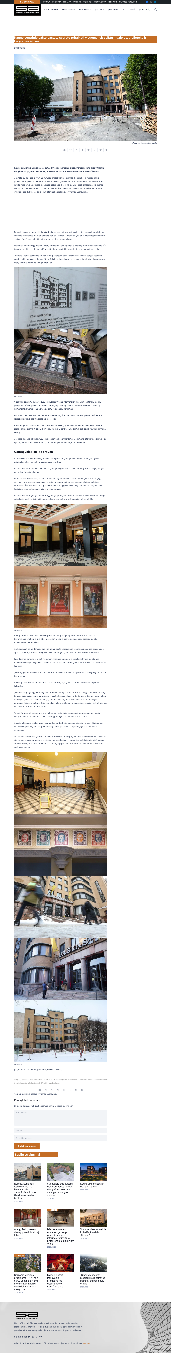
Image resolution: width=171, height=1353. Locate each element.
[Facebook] (29, 1337)
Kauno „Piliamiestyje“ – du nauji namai (93, 1185)
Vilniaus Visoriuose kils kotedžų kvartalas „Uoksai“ (93, 1232)
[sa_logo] (27, 10)
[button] (155, 10)
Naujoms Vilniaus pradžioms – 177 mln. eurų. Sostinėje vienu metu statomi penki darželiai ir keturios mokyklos (26, 1282)
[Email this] (64, 150)
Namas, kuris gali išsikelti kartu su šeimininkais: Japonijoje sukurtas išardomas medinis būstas (25, 1191)
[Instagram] (33, 1337)
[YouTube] (40, 1337)
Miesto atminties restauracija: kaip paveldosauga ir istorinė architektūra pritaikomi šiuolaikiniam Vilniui (60, 1236)
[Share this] (70, 150)
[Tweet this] (76, 150)
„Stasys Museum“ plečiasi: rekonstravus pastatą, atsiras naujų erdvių (92, 1279)
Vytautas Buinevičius (47, 1094)
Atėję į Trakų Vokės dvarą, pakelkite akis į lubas (26, 1232)
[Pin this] (89, 150)
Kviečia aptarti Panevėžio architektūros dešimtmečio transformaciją (55, 1280)
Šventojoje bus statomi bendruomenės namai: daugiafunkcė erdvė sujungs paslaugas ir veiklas (60, 1189)
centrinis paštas (29, 1094)
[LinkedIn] (36, 1337)
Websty (86, 1343)
